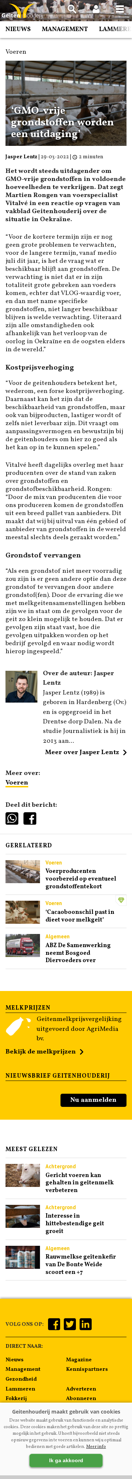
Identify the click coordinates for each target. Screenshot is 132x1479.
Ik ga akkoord (66, 1460)
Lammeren (20, 1389)
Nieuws (18, 29)
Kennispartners (87, 1369)
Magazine (79, 1359)
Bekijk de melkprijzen (41, 1051)
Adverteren (81, 1389)
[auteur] (21, 701)
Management (65, 29)
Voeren (17, 782)
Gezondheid (21, 1379)
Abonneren (81, 1398)
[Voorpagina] (22, 11)
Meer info (96, 1447)
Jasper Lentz (21, 157)
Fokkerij (16, 1398)
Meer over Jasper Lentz (82, 752)
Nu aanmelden (93, 1100)
